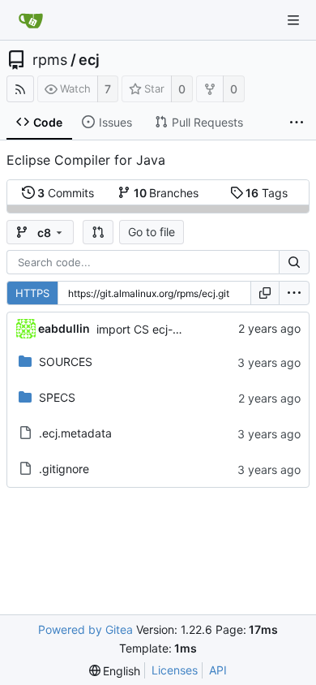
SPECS (57, 397)
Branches (166, 193)
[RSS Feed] (20, 88)
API (218, 670)
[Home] (30, 20)
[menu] (294, 293)
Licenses (175, 670)
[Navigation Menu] (293, 20)
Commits (65, 193)
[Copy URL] (265, 293)
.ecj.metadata (75, 433)
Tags (267, 193)
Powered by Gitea (85, 629)
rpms (49, 60)
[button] (98, 232)
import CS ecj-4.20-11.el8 (164, 329)
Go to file (151, 232)
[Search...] (294, 262)
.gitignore (64, 469)
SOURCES (65, 361)
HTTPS (32, 292)
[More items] (297, 123)
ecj (89, 60)
